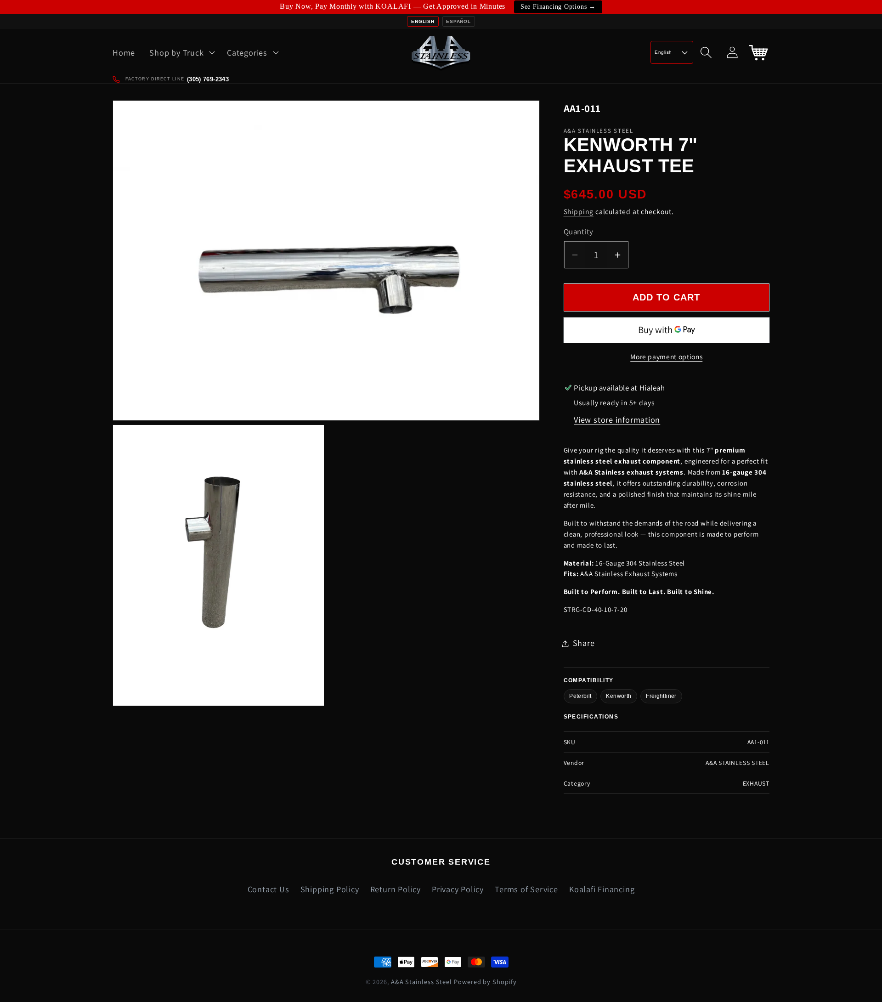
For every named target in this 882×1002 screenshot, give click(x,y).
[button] (181, 52)
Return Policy (395, 888)
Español (458, 21)
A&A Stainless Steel (421, 981)
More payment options (666, 357)
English (422, 21)
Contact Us (268, 888)
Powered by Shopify (485, 981)
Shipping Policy (329, 888)
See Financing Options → (558, 6)
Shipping (579, 211)
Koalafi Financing (601, 888)
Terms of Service (526, 888)
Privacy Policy (458, 888)
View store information (617, 419)
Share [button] (584, 643)
